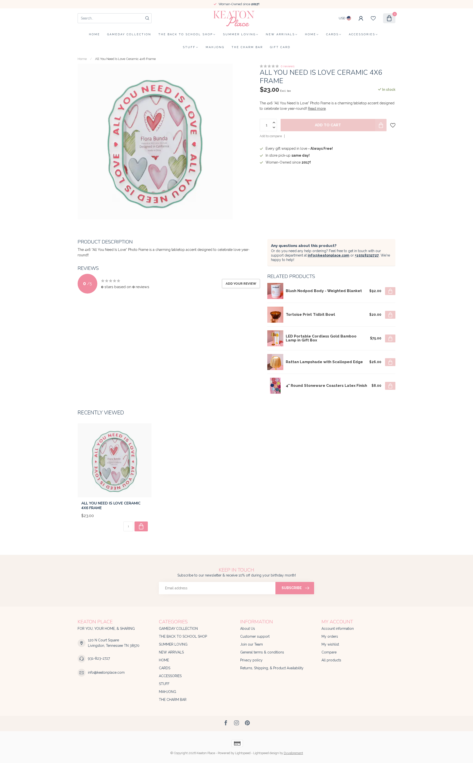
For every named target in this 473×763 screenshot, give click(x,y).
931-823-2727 (99, 658)
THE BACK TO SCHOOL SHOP (185, 34)
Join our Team (251, 644)
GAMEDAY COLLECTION (129, 34)
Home (94, 34)
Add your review (241, 283)
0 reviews (287, 66)
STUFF (189, 47)
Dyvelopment (293, 753)
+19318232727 (367, 255)
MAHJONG (215, 47)
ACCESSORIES (362, 34)
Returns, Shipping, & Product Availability (272, 668)
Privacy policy (251, 660)
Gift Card (280, 47)
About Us (247, 629)
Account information (337, 629)
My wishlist (330, 644)
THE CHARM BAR (247, 47)
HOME (310, 34)
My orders (329, 636)
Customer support (255, 636)
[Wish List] (373, 18)
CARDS (332, 34)
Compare (329, 652)
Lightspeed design (266, 753)
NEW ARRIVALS (280, 34)
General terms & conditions (262, 652)
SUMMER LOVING (239, 34)
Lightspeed (243, 753)
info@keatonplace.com (328, 255)
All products (331, 660)
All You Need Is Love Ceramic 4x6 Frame (125, 59)
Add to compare (271, 136)
